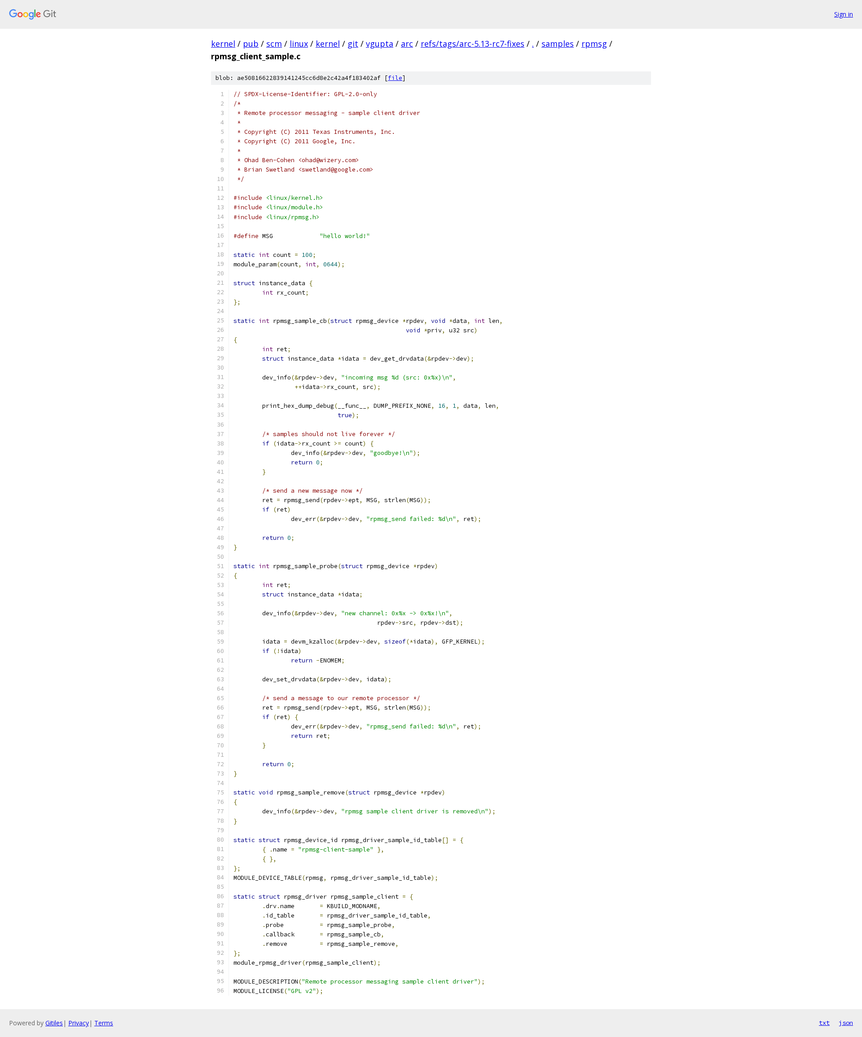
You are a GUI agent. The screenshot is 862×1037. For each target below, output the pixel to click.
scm (274, 43)
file (395, 78)
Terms (103, 1023)
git (352, 43)
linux (299, 43)
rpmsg (594, 43)
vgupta (379, 43)
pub (251, 43)
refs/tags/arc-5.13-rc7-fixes (472, 43)
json (846, 1023)
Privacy (78, 1023)
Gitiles (54, 1023)
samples (557, 43)
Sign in (843, 14)
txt (824, 1023)
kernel (223, 43)
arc (407, 43)
